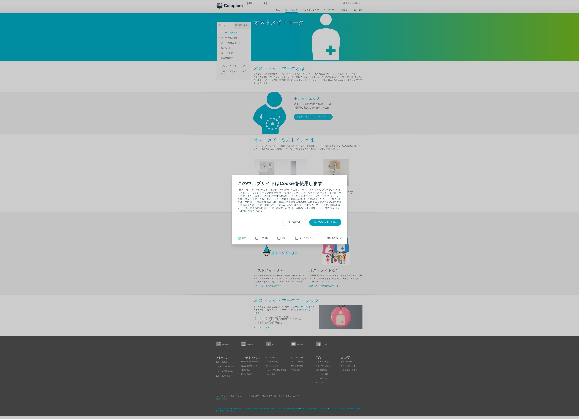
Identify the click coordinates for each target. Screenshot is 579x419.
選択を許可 (294, 222)
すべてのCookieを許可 (325, 222)
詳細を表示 (332, 238)
